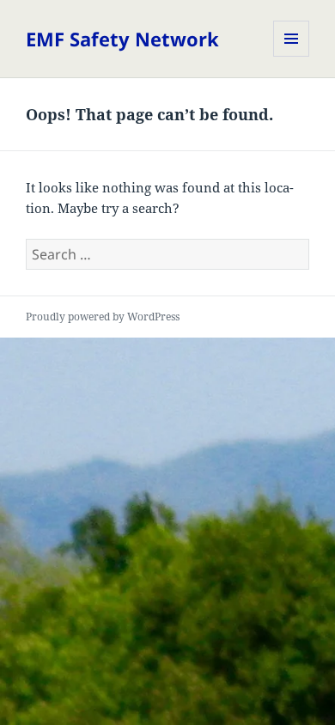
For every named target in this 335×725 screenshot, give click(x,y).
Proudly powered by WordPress (103, 316)
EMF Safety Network (122, 39)
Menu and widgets (291, 56)
